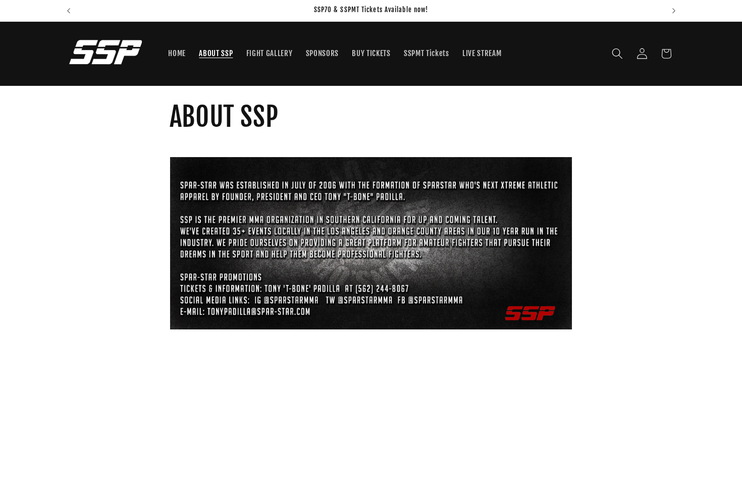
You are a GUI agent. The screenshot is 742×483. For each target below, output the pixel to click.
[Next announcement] (674, 10)
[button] (617, 53)
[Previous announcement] (69, 10)
